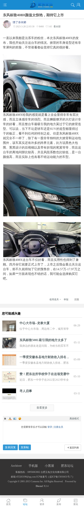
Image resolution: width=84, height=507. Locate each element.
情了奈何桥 (19, 22)
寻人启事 (26, 391)
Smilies (20, 419)
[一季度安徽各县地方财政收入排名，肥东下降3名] (9, 359)
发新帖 (25, 447)
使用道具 (54, 299)
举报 (66, 299)
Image (15, 419)
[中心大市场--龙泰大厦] (9, 325)
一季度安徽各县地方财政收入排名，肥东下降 (45, 357)
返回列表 (74, 447)
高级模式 (74, 418)
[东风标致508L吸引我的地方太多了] (9, 342)
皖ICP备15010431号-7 (61, 476)
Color (10, 419)
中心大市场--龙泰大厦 (35, 323)
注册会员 (58, 427)
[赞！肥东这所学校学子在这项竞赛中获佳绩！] (9, 376)
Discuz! (39, 486)
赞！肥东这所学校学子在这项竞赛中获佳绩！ (45, 374)
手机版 (33, 465)
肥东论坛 (67, 465)
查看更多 (42, 407)
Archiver (16, 465)
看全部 (57, 26)
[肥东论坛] (42, 5)
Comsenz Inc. (37, 481)
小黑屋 (49, 465)
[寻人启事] (9, 393)
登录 (49, 427)
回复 (76, 299)
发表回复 (10, 447)
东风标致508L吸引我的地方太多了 (43, 340)
